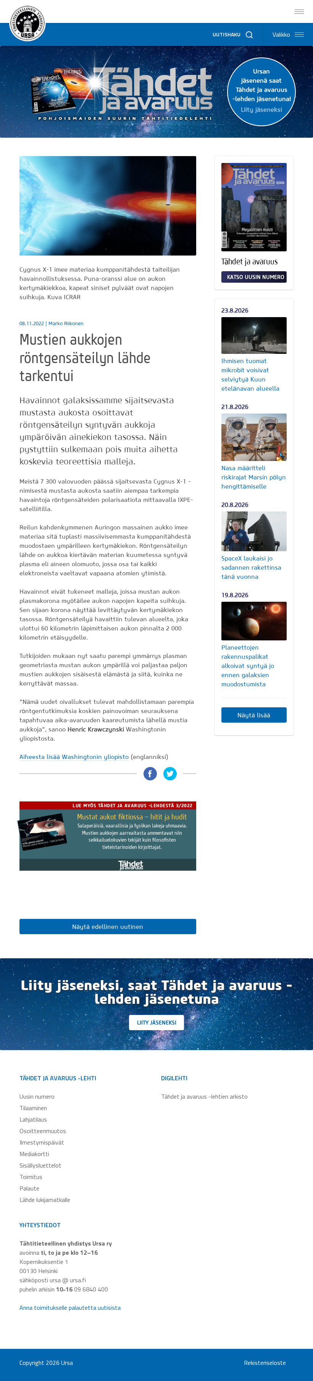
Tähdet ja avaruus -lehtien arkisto (204, 1096)
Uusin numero (37, 1096)
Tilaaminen (33, 1107)
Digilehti (174, 1078)
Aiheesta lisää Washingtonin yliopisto (74, 757)
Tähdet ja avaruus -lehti (57, 1078)
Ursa (67, 1362)
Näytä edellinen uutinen (107, 926)
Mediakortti (34, 1153)
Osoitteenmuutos (42, 1130)
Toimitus (30, 1176)
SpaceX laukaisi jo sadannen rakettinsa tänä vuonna (251, 567)
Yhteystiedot (40, 1225)
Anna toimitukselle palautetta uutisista (70, 1307)
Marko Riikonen (66, 323)
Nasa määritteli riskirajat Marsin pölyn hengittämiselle (253, 477)
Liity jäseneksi (156, 1022)
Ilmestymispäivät (41, 1142)
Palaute (29, 1188)
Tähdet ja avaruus (249, 261)
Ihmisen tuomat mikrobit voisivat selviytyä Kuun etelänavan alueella (250, 374)
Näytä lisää (253, 715)
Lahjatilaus (33, 1119)
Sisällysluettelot (40, 1165)
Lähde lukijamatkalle (44, 1199)
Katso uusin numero (255, 277)
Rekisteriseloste (265, 1362)
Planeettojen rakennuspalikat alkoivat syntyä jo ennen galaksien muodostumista (247, 665)
